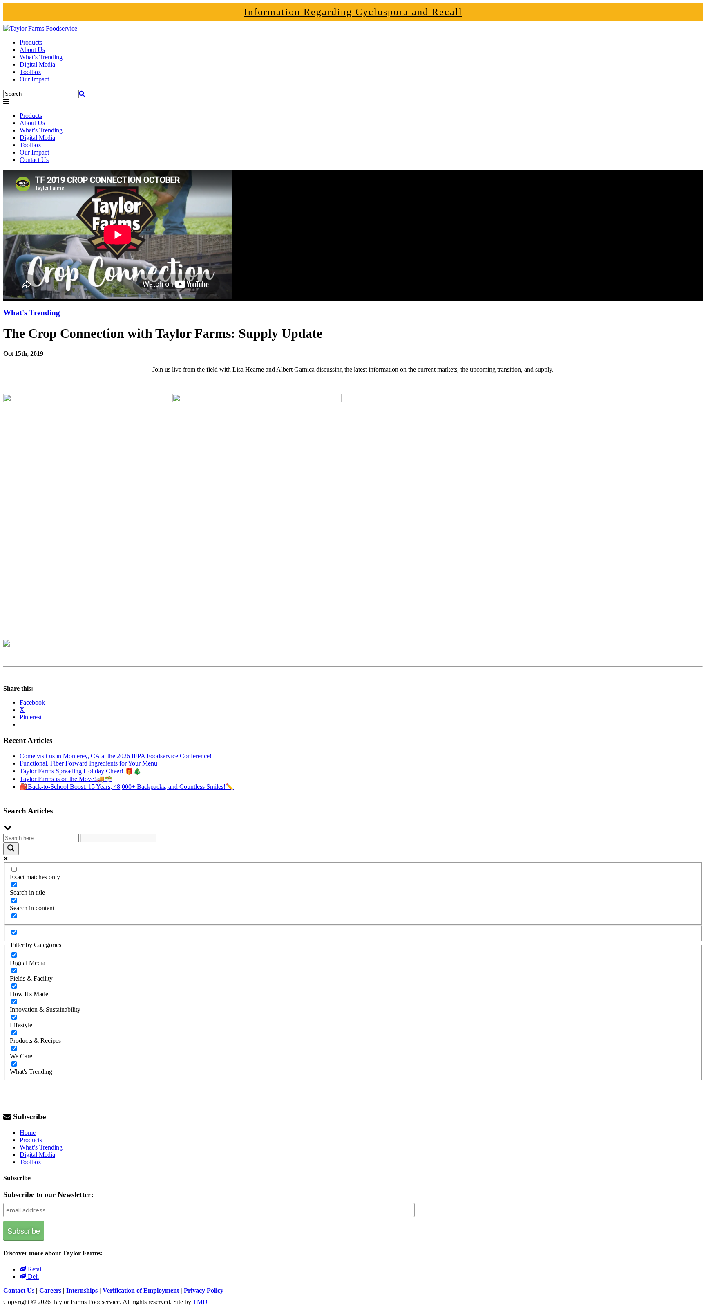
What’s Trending (41, 57)
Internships (82, 1290)
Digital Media (37, 64)
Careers (50, 1290)
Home (28, 1132)
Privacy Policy (203, 1290)
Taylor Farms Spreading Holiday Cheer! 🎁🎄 (80, 771)
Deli (32, 1276)
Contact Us (34, 159)
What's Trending (31, 312)
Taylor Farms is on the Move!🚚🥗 (66, 778)
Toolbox (30, 71)
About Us (32, 49)
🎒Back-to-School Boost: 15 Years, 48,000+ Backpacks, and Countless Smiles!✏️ (127, 786)
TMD (200, 1301)
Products (31, 42)
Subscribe (29, 1116)
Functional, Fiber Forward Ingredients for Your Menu (88, 763)
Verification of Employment (141, 1290)
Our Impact (34, 79)
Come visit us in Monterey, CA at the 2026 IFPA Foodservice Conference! (116, 755)
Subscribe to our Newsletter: (48, 1194)
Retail (34, 1269)
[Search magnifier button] (11, 848)
